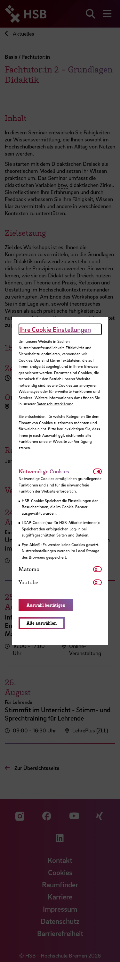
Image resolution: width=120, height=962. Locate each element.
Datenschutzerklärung (55, 403)
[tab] (56, 471)
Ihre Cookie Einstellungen (55, 329)
